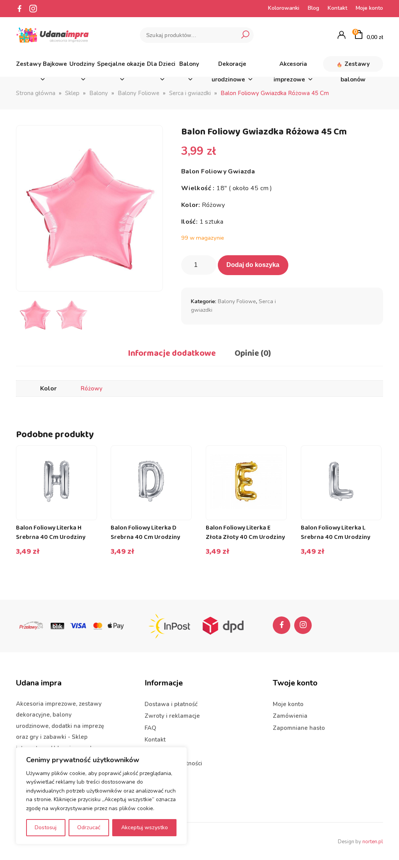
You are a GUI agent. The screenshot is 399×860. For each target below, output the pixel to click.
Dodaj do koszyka (252, 264)
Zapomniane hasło (299, 728)
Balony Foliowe (138, 93)
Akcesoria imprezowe (290, 66)
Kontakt (337, 8)
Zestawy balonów (355, 66)
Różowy (91, 388)
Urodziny (82, 64)
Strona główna (35, 93)
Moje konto (369, 8)
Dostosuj (45, 827)
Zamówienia (290, 716)
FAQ (150, 728)
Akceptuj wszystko (144, 827)
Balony (189, 64)
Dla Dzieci (161, 64)
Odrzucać (89, 827)
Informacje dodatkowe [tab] (172, 353)
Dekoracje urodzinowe (229, 66)
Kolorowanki (283, 8)
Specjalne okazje (121, 64)
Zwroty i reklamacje (172, 716)
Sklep (72, 93)
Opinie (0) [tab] (253, 353)
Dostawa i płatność (171, 704)
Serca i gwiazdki (190, 93)
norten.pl (372, 841)
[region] (101, 795)
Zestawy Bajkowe (41, 64)
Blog (313, 8)
